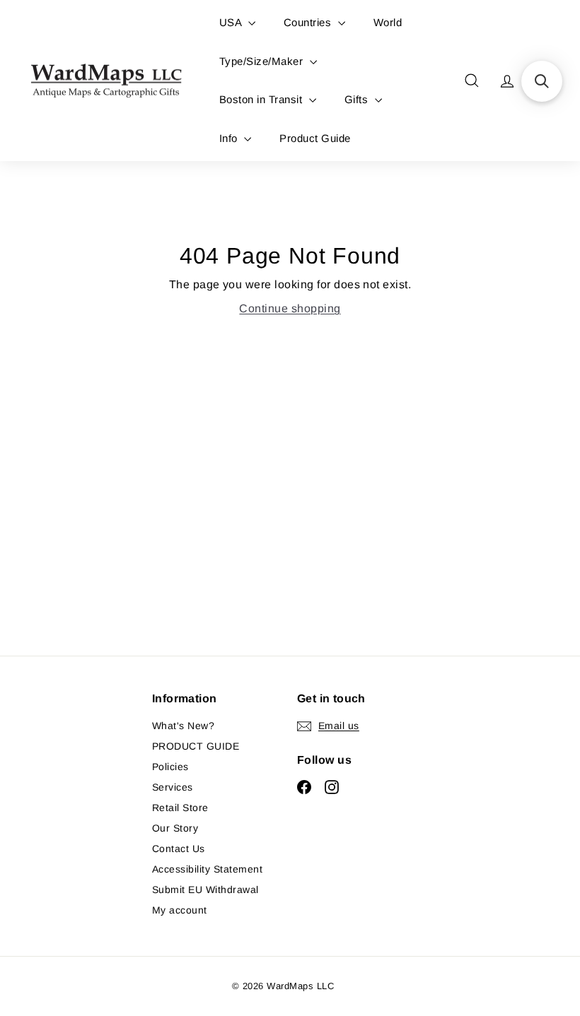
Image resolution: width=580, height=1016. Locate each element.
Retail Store (180, 807)
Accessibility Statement (207, 869)
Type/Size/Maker (262, 61)
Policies (170, 766)
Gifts (357, 99)
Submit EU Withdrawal (205, 889)
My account (179, 910)
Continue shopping (289, 308)
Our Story (175, 828)
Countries (309, 22)
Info (229, 138)
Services (172, 787)
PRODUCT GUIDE (195, 746)
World (387, 22)
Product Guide (314, 138)
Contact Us (178, 848)
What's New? (183, 725)
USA (232, 22)
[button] (541, 81)
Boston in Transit (262, 99)
